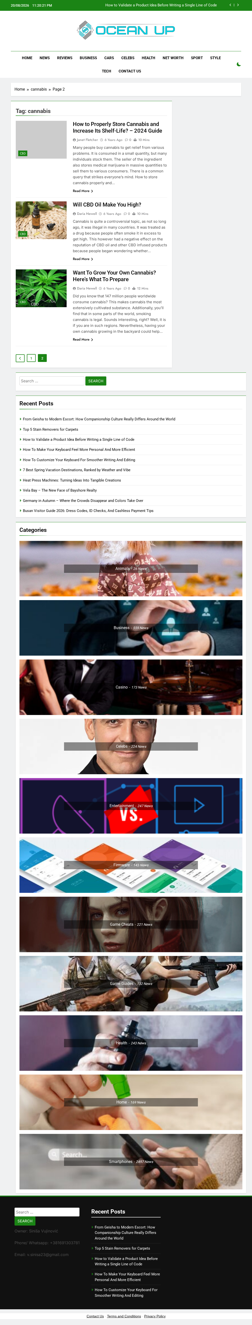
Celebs (127, 58)
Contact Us (130, 71)
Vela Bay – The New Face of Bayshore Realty (60, 490)
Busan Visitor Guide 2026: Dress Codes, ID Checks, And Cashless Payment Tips (89, 511)
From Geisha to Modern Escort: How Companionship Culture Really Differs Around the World (99, 419)
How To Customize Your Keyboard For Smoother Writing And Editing (79, 460)
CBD (23, 153)
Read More (81, 190)
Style (215, 58)
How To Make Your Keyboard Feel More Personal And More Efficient (79, 449)
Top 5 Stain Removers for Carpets (50, 429)
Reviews (64, 58)
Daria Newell (87, 213)
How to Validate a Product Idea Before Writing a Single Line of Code (161, 4)
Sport (197, 58)
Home (27, 58)
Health (148, 58)
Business (88, 58)
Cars (109, 58)
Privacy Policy (155, 1316)
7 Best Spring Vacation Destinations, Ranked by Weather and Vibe (76, 470)
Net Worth (173, 58)
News (45, 58)
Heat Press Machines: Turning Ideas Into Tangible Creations (72, 480)
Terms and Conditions (124, 1316)
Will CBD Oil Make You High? (107, 205)
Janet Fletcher (87, 139)
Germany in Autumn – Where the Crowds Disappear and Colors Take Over (83, 500)
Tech (106, 71)
